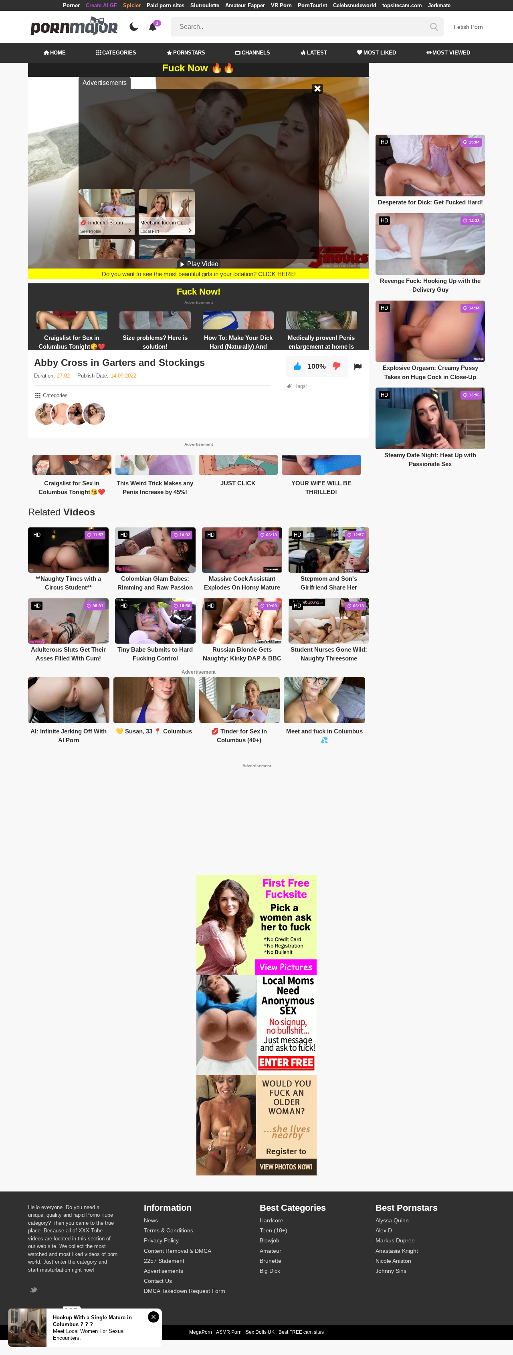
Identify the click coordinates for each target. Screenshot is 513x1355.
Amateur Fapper (245, 5)
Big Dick (270, 1271)
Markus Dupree (395, 1240)
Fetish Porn (468, 27)
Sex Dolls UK (260, 1332)
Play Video (202, 263)
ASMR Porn (229, 1332)
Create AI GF (101, 5)
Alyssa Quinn (392, 1220)
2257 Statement (164, 1261)
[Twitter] (34, 1291)
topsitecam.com (402, 5)
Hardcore (271, 1220)
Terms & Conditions (168, 1230)
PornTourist (312, 5)
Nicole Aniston (393, 1261)
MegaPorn (200, 1332)
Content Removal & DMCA (177, 1251)
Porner (71, 5)
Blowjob (269, 1240)
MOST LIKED (380, 53)
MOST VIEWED (451, 53)
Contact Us (158, 1281)
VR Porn (281, 5)
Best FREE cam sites (301, 1332)
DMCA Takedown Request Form (184, 1291)
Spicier (132, 5)
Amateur (270, 1251)
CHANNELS (256, 53)
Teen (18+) (273, 1230)
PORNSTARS (189, 53)
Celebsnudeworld (354, 5)
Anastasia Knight (397, 1251)
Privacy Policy (161, 1240)
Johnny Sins (391, 1271)
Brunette (270, 1261)
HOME (58, 53)
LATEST (317, 53)
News (151, 1220)
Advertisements (163, 1271)
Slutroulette (204, 5)
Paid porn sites (165, 5)
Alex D (384, 1230)
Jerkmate (439, 5)
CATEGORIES (119, 53)
